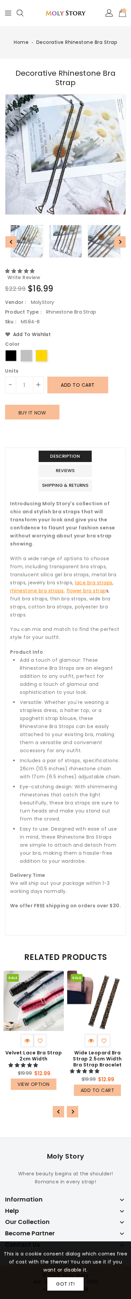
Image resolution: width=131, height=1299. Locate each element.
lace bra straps (94, 582)
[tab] (65, 456)
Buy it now (32, 412)
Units (12, 371)
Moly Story (65, 1156)
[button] (20, 271)
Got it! (65, 1284)
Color (12, 344)
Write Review (23, 277)
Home (21, 42)
